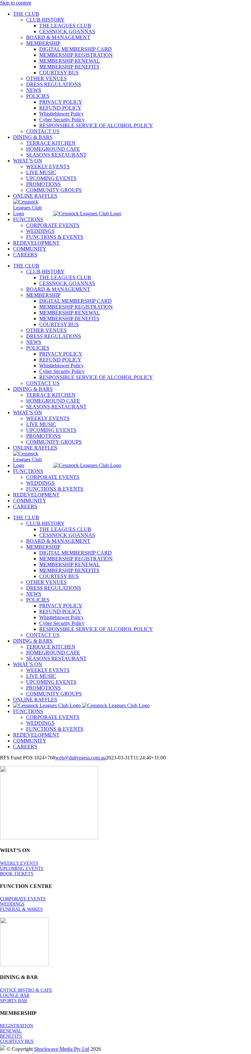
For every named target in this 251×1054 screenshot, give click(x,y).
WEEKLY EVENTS (19, 863)
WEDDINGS (12, 904)
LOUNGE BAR (14, 995)
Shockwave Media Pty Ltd (61, 1049)
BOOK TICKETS (16, 873)
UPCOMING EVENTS (21, 868)
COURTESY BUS (17, 1041)
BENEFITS (11, 1036)
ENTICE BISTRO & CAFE (26, 990)
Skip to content (15, 3)
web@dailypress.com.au (80, 757)
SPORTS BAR (13, 1000)
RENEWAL (11, 1031)
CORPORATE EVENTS (23, 898)
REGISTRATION (16, 1025)
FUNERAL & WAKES (21, 909)
